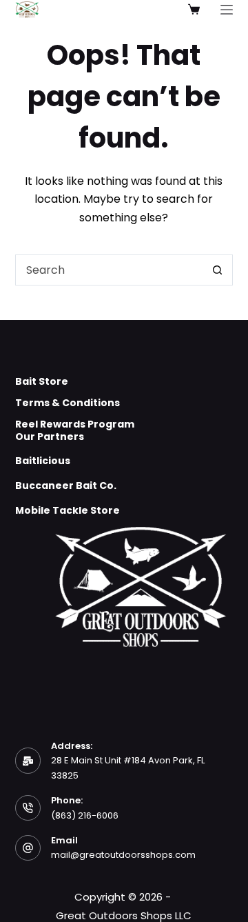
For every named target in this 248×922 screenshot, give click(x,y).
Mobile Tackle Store (67, 510)
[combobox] (109, 269)
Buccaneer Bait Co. (65, 485)
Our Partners (49, 436)
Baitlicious (42, 460)
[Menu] (226, 9)
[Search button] (217, 270)
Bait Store (41, 381)
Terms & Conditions (67, 403)
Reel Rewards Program (74, 424)
